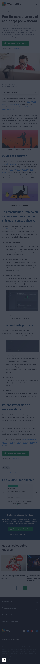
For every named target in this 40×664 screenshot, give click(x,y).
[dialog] (20, 332)
